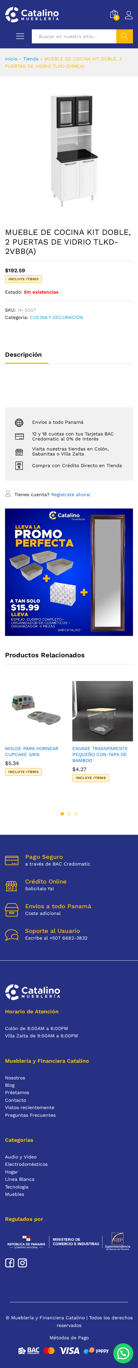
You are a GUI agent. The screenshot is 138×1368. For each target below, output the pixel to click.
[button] (27, 737)
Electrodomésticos (26, 1164)
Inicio (11, 58)
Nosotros (15, 1077)
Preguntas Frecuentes (30, 1115)
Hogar (11, 1171)
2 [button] (69, 813)
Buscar (124, 36)
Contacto (15, 1100)
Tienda (31, 58)
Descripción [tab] (23, 354)
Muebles (14, 1194)
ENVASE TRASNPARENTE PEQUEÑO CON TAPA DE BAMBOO (100, 754)
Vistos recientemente (29, 1107)
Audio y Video (21, 1156)
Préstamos (17, 1092)
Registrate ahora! (70, 494)
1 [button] (62, 813)
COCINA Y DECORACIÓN (56, 317)
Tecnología (16, 1186)
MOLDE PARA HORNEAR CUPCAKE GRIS (31, 751)
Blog (9, 1085)
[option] (35, 734)
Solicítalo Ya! (39, 888)
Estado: (13, 292)
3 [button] (75, 813)
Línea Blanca (19, 1179)
